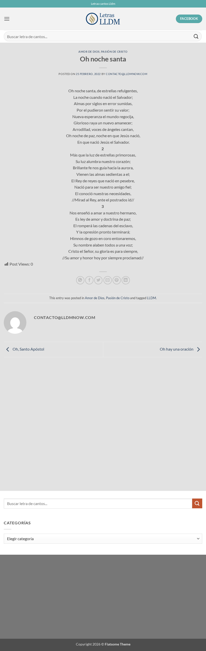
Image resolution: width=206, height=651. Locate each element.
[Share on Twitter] (98, 280)
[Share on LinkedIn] (126, 280)
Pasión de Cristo (114, 51)
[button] (7, 19)
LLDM (151, 298)
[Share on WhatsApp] (80, 280)
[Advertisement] (39, 410)
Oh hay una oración (177, 349)
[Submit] (196, 36)
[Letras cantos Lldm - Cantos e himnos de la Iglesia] (103, 19)
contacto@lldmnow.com (126, 73)
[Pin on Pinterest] (117, 280)
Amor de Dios (89, 51)
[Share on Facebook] (89, 280)
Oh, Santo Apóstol (28, 349)
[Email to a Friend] (108, 280)
